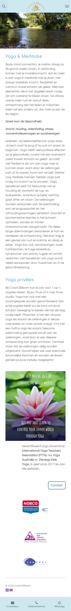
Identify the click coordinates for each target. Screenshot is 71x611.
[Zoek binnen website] (4, 6)
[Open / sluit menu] (67, 6)
